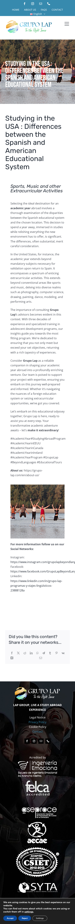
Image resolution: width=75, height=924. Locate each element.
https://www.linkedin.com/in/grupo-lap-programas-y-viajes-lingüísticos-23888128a (36, 585)
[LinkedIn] (31, 653)
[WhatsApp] (37, 653)
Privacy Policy (37, 722)
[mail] (41, 741)
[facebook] (27, 741)
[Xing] (12, 658)
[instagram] (34, 741)
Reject (25, 918)
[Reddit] (25, 653)
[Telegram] (43, 653)
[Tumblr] (50, 653)
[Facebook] (12, 653)
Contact (37, 731)
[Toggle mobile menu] (67, 23)
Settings (40, 918)
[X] (18, 653)
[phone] (48, 741)
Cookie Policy (37, 727)
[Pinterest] (56, 653)
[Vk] (63, 653)
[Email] (41, 658)
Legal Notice (37, 717)
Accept (10, 918)
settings (28, 911)
